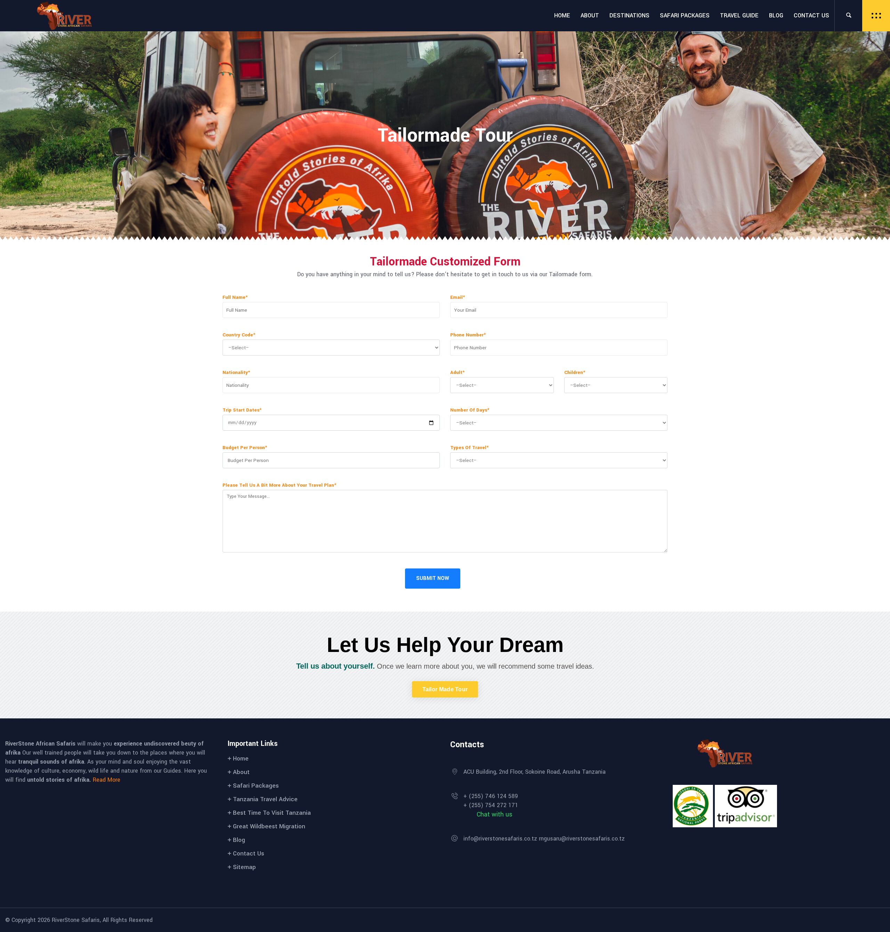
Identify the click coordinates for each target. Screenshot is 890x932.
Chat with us (494, 814)
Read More (106, 780)
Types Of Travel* (469, 447)
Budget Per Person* (244, 447)
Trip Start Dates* (241, 410)
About (241, 772)
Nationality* (236, 372)
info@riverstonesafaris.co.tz (500, 839)
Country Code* (238, 335)
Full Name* (235, 297)
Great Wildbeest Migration (269, 826)
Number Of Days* (469, 410)
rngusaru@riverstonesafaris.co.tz (582, 839)
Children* (574, 372)
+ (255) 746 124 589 (490, 796)
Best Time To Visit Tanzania (272, 812)
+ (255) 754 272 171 (490, 805)
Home (241, 758)
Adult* (457, 372)
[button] (445, 689)
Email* (457, 297)
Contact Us (248, 853)
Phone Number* (468, 335)
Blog (239, 840)
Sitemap (244, 867)
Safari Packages (256, 785)
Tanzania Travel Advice (265, 799)
